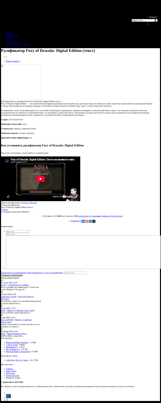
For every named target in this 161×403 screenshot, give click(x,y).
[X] (93, 221)
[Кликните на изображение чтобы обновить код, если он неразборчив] (31, 273)
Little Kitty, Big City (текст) (17, 360)
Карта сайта (11, 371)
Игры (8, 40)
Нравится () (76, 221)
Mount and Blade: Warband (17, 342)
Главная (9, 33)
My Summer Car (12, 349)
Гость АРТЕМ (7, 320)
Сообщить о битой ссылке (111, 216)
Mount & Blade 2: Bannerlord (18, 352)
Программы (11, 37)
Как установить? (13, 42)
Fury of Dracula (30, 203)
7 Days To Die (12, 345)
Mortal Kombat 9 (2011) (16, 334)
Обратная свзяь (12, 375)
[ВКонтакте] (83, 221)
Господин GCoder (8, 296)
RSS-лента (10, 373)
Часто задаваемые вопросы (17, 44)
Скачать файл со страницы (88, 216)
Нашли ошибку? (13, 61)
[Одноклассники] (86, 221)
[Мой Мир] (90, 221)
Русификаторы (12, 35)
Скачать (4, 209)
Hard (3, 310)
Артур (3, 285)
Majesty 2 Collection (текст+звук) (21, 310)
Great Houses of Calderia (18, 285)
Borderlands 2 (11, 347)
